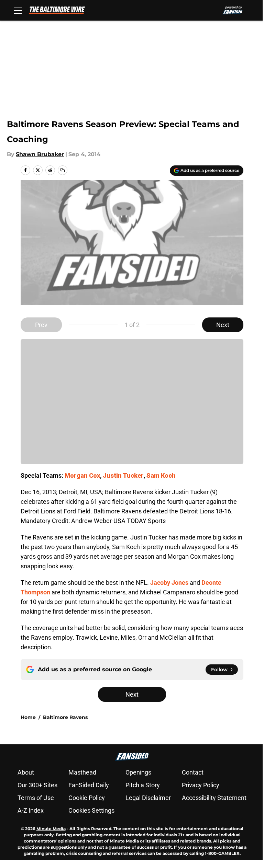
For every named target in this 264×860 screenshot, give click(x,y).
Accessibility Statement (214, 797)
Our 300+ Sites (37, 785)
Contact (193, 772)
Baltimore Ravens (65, 717)
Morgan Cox (82, 475)
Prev (41, 324)
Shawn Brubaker (40, 154)
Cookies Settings (91, 810)
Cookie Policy (86, 797)
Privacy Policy (200, 785)
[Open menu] (18, 10)
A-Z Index (31, 810)
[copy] (62, 170)
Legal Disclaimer (148, 797)
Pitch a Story (142, 785)
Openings (138, 772)
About (26, 772)
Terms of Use (36, 797)
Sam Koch (161, 475)
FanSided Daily (88, 785)
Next (222, 324)
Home (28, 717)
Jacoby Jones (169, 582)
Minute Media (51, 828)
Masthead (82, 772)
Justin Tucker (123, 475)
